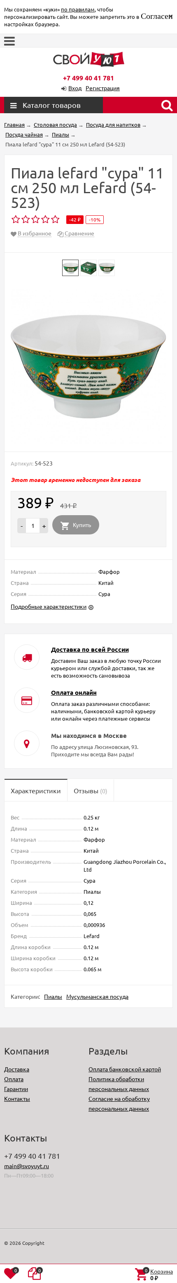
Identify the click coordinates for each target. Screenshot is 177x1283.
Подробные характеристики (48, 606)
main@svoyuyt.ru (26, 1165)
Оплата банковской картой (124, 1069)
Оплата (13, 1078)
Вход (75, 87)
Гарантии (16, 1088)
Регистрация (103, 87)
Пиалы (53, 996)
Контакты (17, 1098)
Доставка (16, 1069)
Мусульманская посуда (97, 996)
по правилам (78, 9)
